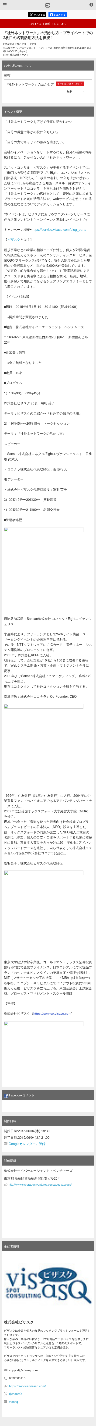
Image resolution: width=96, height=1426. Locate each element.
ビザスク (13, 239)
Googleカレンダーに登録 (27, 1143)
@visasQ (15, 1393)
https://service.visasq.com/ (27, 1386)
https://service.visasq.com (52, 1013)
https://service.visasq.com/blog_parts (59, 229)
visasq (13, 1401)
